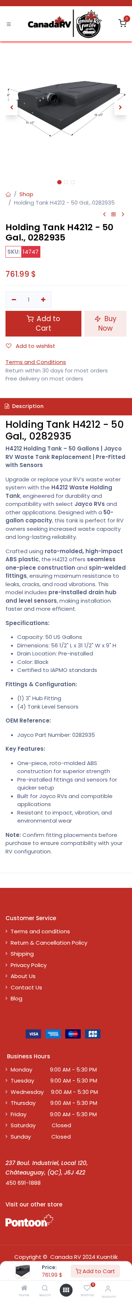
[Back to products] (113, 214)
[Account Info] (107, 1289)
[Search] (44, 1288)
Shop (26, 194)
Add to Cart (98, 1271)
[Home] (24, 1288)
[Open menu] (66, 1290)
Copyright (27, 1257)
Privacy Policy (29, 965)
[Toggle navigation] (9, 23)
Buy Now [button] (107, 323)
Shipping (22, 954)
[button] (12, 107)
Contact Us (26, 987)
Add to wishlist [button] (34, 346)
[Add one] (44, 299)
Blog (16, 998)
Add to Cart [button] (47, 323)
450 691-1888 (23, 1183)
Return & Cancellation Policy (49, 943)
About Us (23, 976)
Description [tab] (27, 406)
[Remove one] (14, 299)
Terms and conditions (40, 931)
